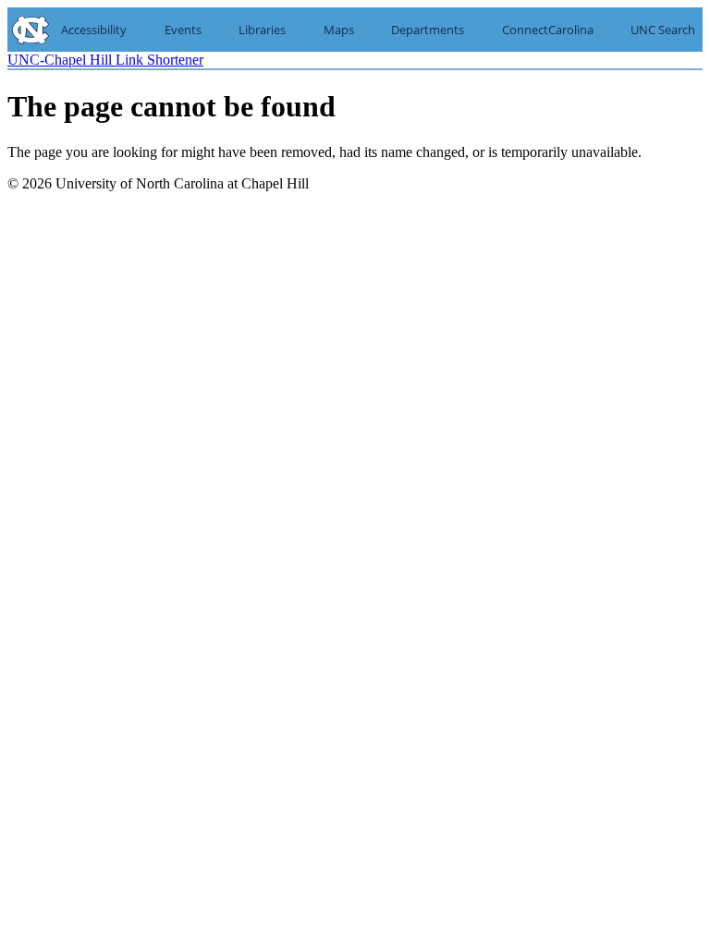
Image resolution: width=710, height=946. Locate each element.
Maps (339, 29)
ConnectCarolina (548, 29)
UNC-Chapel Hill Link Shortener (105, 59)
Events (183, 29)
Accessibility (94, 29)
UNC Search (662, 29)
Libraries (262, 29)
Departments (427, 29)
